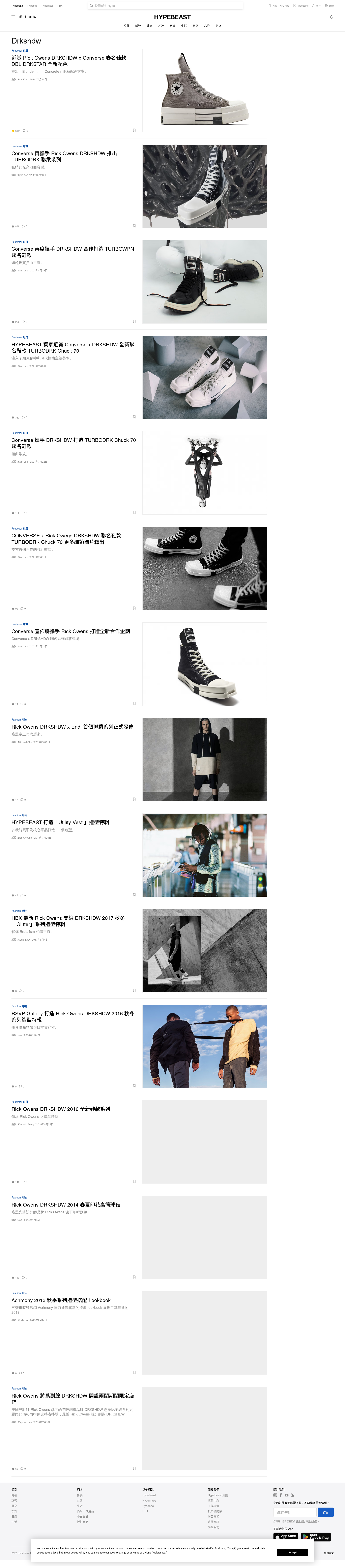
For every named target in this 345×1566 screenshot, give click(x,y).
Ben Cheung (25, 837)
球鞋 (138, 25)
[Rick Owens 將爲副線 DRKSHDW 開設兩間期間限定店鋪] (204, 1428)
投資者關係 (215, 1511)
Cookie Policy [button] (77, 1552)
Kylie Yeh (23, 175)
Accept (292, 1552)
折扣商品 (82, 1522)
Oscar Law (24, 939)
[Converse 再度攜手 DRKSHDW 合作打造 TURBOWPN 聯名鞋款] (204, 281)
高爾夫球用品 (85, 1511)
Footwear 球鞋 (19, 50)
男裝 (80, 1495)
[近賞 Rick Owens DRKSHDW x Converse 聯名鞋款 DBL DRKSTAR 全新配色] (204, 90)
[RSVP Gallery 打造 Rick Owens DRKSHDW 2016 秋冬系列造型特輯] (204, 1046)
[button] (83, 130)
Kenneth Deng (26, 1124)
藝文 (149, 25)
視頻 (195, 25)
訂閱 (325, 1512)
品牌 (207, 25)
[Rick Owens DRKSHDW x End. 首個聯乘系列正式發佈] (204, 759)
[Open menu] (13, 17)
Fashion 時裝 (19, 719)
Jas (20, 1035)
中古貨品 (82, 1516)
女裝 (80, 1500)
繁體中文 (329, 1553)
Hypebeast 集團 (218, 1495)
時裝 (126, 25)
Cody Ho (23, 1320)
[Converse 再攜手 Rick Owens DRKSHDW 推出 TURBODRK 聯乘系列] (204, 186)
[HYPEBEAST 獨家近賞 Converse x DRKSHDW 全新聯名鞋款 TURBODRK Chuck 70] (204, 377)
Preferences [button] (159, 1552)
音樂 (172, 25)
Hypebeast (149, 1495)
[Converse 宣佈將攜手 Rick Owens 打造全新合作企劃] (204, 664)
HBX (145, 1511)
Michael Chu (25, 742)
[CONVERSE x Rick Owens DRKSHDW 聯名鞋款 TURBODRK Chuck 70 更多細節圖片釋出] (204, 568)
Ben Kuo (23, 79)
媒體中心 (213, 1500)
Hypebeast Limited (28, 1553)
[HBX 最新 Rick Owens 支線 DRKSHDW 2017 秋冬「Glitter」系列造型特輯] (204, 950)
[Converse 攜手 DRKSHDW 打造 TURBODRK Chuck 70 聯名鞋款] (204, 472)
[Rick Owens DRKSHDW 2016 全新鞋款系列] (204, 1141)
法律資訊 (213, 1522)
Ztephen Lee (25, 1422)
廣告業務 (213, 1516)
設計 (161, 25)
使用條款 (300, 1521)
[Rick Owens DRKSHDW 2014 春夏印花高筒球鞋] (204, 1237)
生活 (184, 25)
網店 (218, 25)
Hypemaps (149, 1500)
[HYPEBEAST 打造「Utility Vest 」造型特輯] (204, 855)
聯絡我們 (213, 1527)
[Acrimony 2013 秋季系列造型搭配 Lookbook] (204, 1333)
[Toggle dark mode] (332, 17)
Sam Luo (23, 270)
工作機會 (213, 1506)
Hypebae (148, 1506)
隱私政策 (312, 1521)
